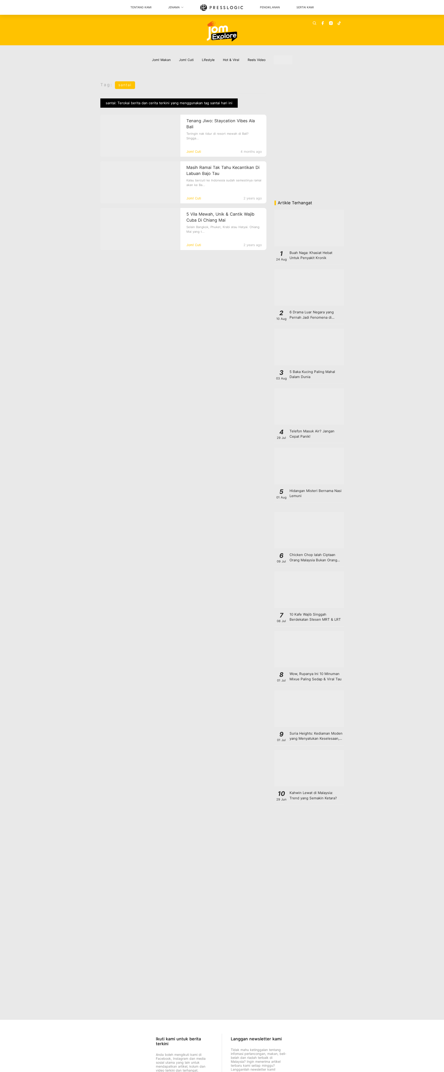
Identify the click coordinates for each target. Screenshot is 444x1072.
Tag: (106, 84)
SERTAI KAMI (305, 7)
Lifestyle (208, 60)
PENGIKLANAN (270, 7)
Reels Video (256, 60)
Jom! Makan (161, 60)
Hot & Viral (231, 60)
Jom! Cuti (186, 60)
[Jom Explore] (222, 31)
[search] (314, 23)
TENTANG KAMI (140, 7)
